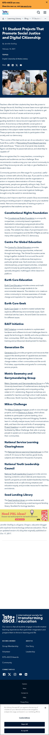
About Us (29, 641)
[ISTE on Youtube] (20, 674)
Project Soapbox (11, 427)
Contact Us (24, 693)
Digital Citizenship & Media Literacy (15, 59)
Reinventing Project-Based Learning (31, 143)
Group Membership (10, 646)
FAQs (24, 697)
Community (7, 663)
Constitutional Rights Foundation (21, 218)
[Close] (45, 707)
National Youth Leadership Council (19, 474)
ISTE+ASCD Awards (10, 657)
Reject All (24, 724)
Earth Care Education (13, 285)
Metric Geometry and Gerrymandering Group (23, 383)
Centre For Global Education (19, 247)
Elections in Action (25, 413)
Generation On (11, 353)
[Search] (38, 12)
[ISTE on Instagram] (15, 674)
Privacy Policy (24, 702)
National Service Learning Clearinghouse (24, 452)
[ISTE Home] (5, 12)
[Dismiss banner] (47, 2)
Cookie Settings (24, 718)
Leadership (30, 652)
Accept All (24, 731)
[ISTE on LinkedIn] (26, 674)
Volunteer (6, 652)
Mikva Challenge (15, 410)
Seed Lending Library (16, 500)
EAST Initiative (10, 329)
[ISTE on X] (9, 674)
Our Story (30, 646)
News (24, 688)
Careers (24, 684)
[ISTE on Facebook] (4, 674)
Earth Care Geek (11, 309)
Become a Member (8, 641)
